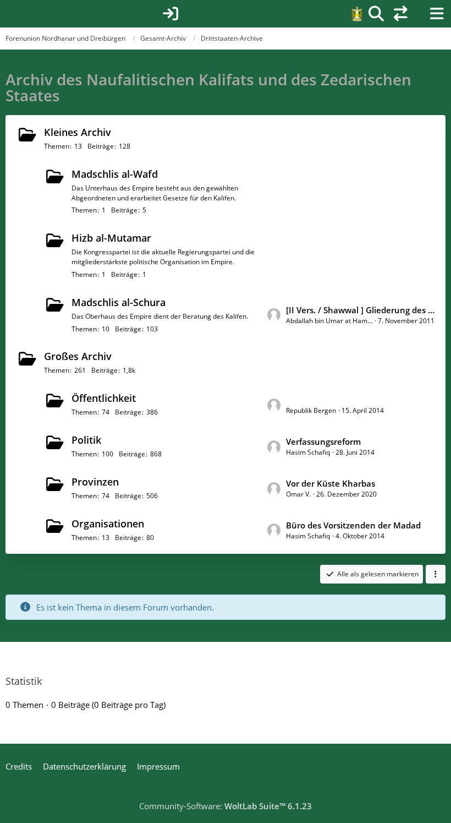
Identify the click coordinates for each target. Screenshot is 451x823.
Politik (86, 439)
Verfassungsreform (323, 441)
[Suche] (376, 14)
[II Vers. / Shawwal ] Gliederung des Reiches (360, 309)
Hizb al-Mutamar (111, 237)
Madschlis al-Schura (119, 302)
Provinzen (95, 481)
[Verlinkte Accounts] (400, 14)
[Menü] (437, 14)
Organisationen (108, 523)
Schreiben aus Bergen (329, 399)
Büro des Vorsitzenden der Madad (353, 525)
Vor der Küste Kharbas (330, 483)
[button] (436, 574)
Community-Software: (225, 805)
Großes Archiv (78, 356)
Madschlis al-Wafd (115, 174)
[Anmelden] (170, 14)
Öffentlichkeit (104, 398)
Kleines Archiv (77, 132)
